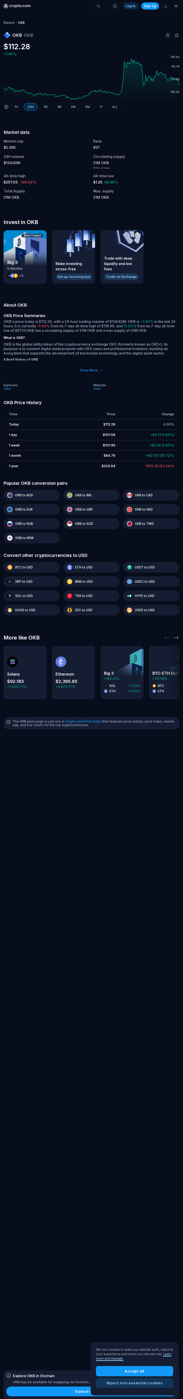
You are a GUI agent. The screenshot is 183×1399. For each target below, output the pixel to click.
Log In (130, 6)
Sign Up (150, 6)
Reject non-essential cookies (135, 1383)
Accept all (134, 1371)
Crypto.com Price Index (83, 721)
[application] (91, 79)
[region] (135, 1368)
